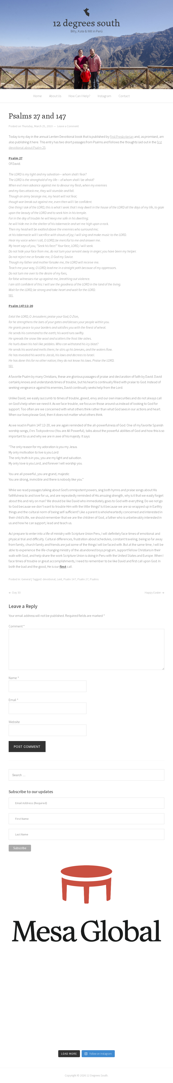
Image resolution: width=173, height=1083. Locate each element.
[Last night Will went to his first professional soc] (139, 1032)
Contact (124, 96)
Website (14, 722)
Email (13, 700)
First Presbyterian (122, 136)
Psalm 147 (70, 579)
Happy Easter (154, 592)
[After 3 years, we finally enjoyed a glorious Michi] (34, 1032)
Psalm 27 (82, 579)
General (26, 579)
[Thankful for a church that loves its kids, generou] (86, 971)
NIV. (11, 295)
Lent (59, 579)
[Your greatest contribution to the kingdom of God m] (86, 1032)
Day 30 (14, 592)
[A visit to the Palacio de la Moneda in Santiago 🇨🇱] (139, 971)
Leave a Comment (68, 126)
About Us (55, 96)
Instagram (104, 96)
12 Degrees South (97, 1075)
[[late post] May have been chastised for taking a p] (34, 971)
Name (14, 678)
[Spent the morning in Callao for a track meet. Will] (86, 1002)
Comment (17, 626)
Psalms (94, 579)
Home (37, 96)
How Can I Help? (79, 96)
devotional (49, 579)
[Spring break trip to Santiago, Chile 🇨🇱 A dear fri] (34, 1002)
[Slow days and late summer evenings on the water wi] (139, 1002)
